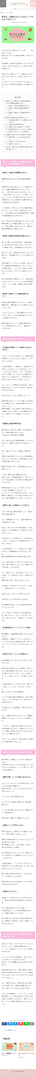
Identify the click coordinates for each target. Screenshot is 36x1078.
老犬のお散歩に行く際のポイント (17, 117)
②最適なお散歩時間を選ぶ (16, 124)
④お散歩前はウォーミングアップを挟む (20, 129)
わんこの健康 (7, 22)
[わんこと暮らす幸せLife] (18, 3)
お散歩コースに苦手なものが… (18, 141)
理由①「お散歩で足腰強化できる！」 (20, 106)
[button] (33, 3)
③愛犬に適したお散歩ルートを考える (20, 127)
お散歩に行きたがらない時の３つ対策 (18, 134)
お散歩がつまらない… (15, 144)
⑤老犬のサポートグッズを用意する (19, 131)
